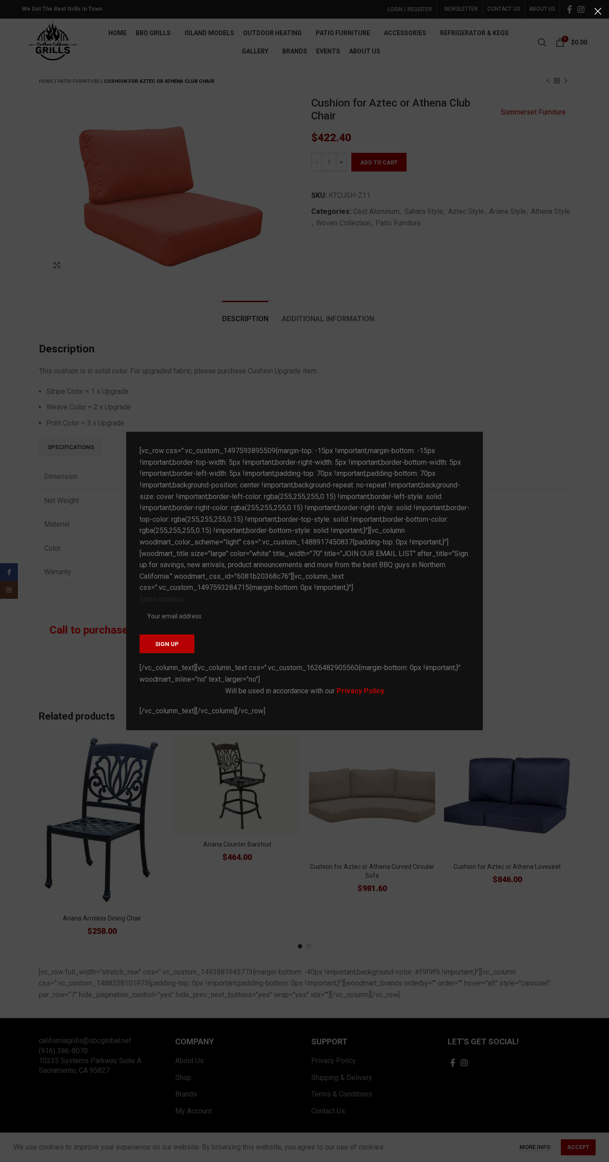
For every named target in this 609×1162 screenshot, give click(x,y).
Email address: (162, 599)
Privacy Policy (360, 691)
